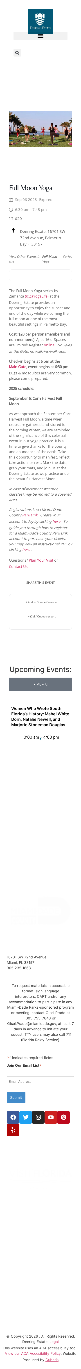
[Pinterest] (63, 1117)
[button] (41, 36)
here (56, 521)
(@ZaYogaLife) (37, 296)
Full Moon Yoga (49, 258)
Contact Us (18, 566)
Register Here (40, 275)
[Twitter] (25, 1117)
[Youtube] (51, 1117)
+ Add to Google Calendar (42, 602)
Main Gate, (18, 366)
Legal (54, 1341)
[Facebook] (13, 1117)
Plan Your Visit (41, 560)
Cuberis (51, 1359)
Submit (16, 1097)
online (49, 345)
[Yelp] (13, 1130)
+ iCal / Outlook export (42, 616)
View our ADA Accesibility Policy (33, 1353)
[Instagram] (38, 1117)
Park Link (29, 515)
